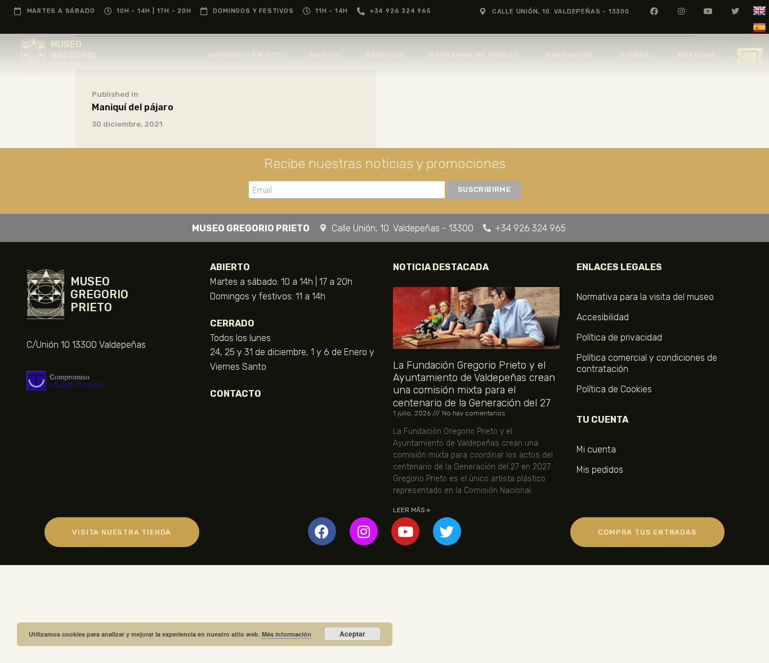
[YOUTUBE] (708, 11)
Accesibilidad (602, 317)
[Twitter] (447, 531)
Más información (286, 634)
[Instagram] (364, 531)
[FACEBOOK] (654, 11)
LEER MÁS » (411, 510)
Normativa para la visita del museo (645, 297)
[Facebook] (322, 531)
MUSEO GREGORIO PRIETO (73, 55)
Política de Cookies (614, 389)
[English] (761, 11)
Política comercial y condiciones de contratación (646, 363)
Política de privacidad (619, 337)
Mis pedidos (599, 469)
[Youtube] (405, 531)
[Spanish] (761, 28)
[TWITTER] (735, 11)
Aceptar (352, 634)
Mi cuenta (596, 449)
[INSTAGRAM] (681, 11)
